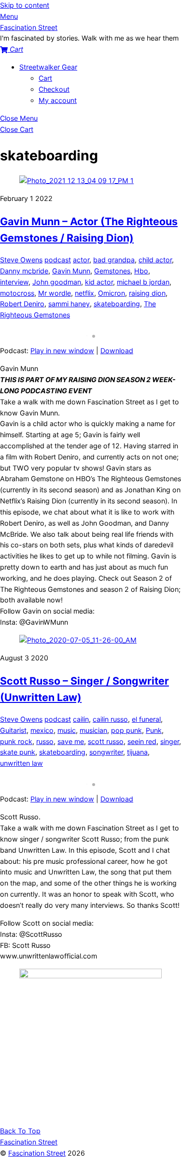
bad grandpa (114, 260)
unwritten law (21, 763)
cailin (81, 719)
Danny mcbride (24, 271)
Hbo (141, 271)
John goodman (56, 282)
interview (14, 282)
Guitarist (13, 730)
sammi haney (69, 304)
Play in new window (62, 350)
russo (45, 741)
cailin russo (110, 719)
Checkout (54, 89)
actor (81, 260)
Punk (154, 730)
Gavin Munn (71, 271)
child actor (155, 260)
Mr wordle (54, 293)
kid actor (99, 282)
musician (93, 730)
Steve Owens (21, 260)
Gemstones (112, 271)
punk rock (16, 741)
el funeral (146, 719)
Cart (45, 78)
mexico (42, 730)
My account (58, 100)
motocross (17, 293)
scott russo (106, 741)
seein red (141, 741)
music (66, 730)
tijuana (137, 752)
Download (116, 350)
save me (70, 741)
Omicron (111, 293)
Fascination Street (37, 1153)
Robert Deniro (22, 304)
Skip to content (24, 5)
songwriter (106, 752)
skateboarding (117, 304)
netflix (84, 293)
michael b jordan (143, 282)
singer (169, 741)
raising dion (147, 293)
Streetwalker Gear (48, 67)
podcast (57, 260)
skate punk (17, 752)
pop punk (126, 730)
